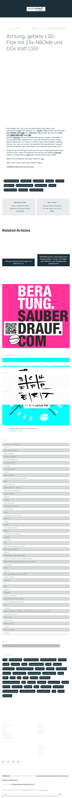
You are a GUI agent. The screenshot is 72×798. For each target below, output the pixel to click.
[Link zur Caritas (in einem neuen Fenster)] (61, 796)
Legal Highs (7, 540)
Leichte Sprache (7, 725)
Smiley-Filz (52, 185)
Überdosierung (23, 190)
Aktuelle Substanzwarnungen (49, 659)
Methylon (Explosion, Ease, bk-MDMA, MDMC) (18, 558)
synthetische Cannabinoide (10, 691)
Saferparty (65, 682)
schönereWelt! (25, 790)
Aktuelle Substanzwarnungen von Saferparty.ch (23, 428)
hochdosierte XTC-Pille (49, 673)
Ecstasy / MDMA (9, 494)
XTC (54, 691)
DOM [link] (12, 135)
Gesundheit (41, 752)
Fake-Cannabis (40, 668)
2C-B (5, 659)
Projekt (39, 744)
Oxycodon (7, 580)
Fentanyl (6, 500)
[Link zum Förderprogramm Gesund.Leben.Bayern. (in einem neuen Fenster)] (3, 796)
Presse (4, 729)
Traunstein (40, 729)
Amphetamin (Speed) (10, 450)
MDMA (25, 677)
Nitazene (7, 571)
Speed (36, 686)
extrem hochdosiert (9, 668)
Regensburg (41, 733)
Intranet (4, 731)
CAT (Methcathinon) (10, 469)
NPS (24, 682)
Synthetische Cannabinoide (12, 534)
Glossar (6, 633)
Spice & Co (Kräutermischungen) (14, 602)
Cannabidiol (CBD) (9, 463)
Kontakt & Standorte (8, 737)
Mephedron (34, 677)
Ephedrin (7, 497)
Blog (45, 28)
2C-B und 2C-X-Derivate (11, 444)
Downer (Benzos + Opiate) (12, 487)
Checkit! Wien (15, 664)
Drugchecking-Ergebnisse (36, 664)
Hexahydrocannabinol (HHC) (13, 515)
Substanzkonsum (46, 686)
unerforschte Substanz (43, 691)
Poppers (6, 589)
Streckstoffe (8, 617)
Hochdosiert (50, 181)
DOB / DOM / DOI (9, 484)
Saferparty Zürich (17, 686)
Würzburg (40, 725)
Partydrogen (32, 682)
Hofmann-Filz (60, 181)
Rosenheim (40, 731)
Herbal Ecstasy (8, 509)
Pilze (5, 586)
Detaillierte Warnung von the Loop (20, 167)
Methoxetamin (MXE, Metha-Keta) (14, 555)
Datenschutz (6, 735)
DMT (5, 481)
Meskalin (6, 552)
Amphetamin (62, 659)
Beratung (40, 750)
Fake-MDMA (50, 668)
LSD (5, 543)
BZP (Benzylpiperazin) (10, 460)
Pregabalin (7, 592)
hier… (43, 159)
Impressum (5, 733)
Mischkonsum (8, 620)
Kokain (6, 524)
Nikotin (6, 568)
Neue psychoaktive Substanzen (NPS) (15, 574)
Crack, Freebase (9, 475)
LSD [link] (19, 131)
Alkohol (6, 447)
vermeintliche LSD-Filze (36, 190)
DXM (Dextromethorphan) (12, 490)
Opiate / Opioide (9, 577)
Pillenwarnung (42, 682)
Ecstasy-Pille (57, 664)
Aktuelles (38, 28)
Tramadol (7, 608)
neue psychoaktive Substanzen (24, 185)
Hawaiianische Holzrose (11, 506)
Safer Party (6, 686)
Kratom (6, 531)
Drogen (24, 664)
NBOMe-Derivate (9, 185)
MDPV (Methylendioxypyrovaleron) (14, 546)
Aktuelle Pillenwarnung (15, 659)
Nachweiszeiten (9, 623)
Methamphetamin (45, 677)
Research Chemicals (41, 185)
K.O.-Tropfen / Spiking (10, 528)
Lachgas (6, 537)
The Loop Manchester (10, 190)
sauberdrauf (28, 686)
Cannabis (7, 466)
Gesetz (6, 626)
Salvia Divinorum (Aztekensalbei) (14, 599)
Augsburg (40, 727)
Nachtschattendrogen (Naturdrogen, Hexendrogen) (20, 562)
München (40, 723)
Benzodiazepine (9, 453)
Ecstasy (49, 664)
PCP (5, 583)
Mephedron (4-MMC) (10, 549)
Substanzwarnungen (57, 28)
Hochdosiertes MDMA (34, 673)
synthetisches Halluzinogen (27, 691)
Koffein (6, 521)
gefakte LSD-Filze (38, 181)
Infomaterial (40, 754)
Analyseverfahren (9, 629)
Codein (6, 472)
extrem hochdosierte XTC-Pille (25, 668)
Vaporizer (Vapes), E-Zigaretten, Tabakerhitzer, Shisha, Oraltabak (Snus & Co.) (27, 611)
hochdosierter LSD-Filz (19, 673)
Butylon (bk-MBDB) (10, 456)
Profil (3, 723)
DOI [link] (21, 135)
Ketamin (6, 518)
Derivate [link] (16, 137)
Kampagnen (41, 746)
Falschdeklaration (26, 181)
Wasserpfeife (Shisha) (10, 614)
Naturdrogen (8, 565)
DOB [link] (17, 135)
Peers (4, 727)
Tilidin (6, 605)
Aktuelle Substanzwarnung (11, 181)
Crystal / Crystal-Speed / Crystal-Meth (15, 478)
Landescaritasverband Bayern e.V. (23, 784)
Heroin (6, 512)
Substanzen (41, 748)
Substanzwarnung (58, 686)
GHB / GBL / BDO (9, 503)
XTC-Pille (61, 691)
